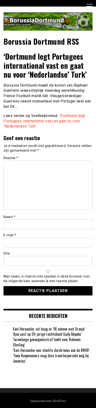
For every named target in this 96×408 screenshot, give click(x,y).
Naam (9, 217)
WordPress (59, 400)
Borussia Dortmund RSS (41, 41)
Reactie (10, 158)
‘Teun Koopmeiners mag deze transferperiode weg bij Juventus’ (51, 358)
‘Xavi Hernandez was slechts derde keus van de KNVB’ (51, 350)
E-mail (9, 235)
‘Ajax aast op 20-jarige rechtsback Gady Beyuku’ (47, 334)
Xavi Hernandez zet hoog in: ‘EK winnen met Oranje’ (49, 329)
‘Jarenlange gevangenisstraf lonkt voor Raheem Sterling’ (47, 342)
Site (6, 253)
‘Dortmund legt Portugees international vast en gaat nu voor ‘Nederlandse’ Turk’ (44, 121)
